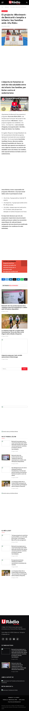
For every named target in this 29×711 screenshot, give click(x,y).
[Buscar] (26, 2)
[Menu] (3, 2)
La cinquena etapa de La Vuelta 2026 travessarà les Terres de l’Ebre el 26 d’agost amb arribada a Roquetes (13, 332)
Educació (7, 7)
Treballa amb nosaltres (10, 699)
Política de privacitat (14, 701)
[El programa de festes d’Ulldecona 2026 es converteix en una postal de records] (6, 562)
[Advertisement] (14, 63)
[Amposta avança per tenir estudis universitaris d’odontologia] (14, 346)
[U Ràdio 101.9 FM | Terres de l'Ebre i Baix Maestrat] (14, 2)
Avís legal (22, 699)
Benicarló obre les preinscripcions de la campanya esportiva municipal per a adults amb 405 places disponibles (14, 307)
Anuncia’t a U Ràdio (13, 697)
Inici (2, 7)
